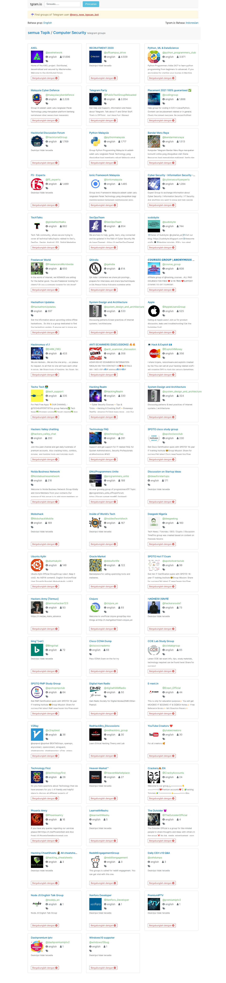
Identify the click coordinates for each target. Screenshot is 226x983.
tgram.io (36, 4)
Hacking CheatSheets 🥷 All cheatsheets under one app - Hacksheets (72, 852)
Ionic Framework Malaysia (104, 175)
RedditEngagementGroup (104, 852)
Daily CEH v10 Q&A (159, 852)
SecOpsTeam (97, 217)
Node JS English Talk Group (47, 895)
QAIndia (93, 259)
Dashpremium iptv (41, 937)
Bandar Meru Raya (158, 132)
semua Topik (39, 32)
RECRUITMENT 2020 (101, 47)
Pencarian (91, 4)
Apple (151, 302)
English (48, 22)
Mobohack (37, 513)
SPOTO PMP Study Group (46, 683)
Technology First (41, 768)
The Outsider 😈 (157, 810)
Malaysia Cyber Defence (45, 90)
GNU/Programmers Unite (103, 471)
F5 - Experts (38, 175)
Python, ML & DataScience (163, 47)
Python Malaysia (99, 132)
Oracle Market (97, 556)
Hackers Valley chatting (45, 429)
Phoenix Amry (39, 810)
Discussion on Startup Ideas (164, 471)
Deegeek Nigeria (157, 513)
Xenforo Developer (100, 895)
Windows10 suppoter (102, 937)
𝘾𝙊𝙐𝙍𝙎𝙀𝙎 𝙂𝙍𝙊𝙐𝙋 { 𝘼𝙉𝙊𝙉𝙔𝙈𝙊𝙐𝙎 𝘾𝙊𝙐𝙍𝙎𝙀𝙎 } (177, 259)
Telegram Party (98, 90)
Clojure (93, 598)
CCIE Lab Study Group (161, 641)
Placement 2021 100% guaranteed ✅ (169, 90)
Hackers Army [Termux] (45, 598)
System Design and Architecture (108, 302)
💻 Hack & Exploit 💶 (160, 344)
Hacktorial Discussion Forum (48, 132)
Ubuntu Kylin (38, 556)
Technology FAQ (98, 429)
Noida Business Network (45, 471)
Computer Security (69, 32)
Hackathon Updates (42, 302)
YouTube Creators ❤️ (160, 725)
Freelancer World (41, 259)
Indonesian (192, 22)
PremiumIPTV (155, 895)
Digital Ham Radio (99, 683)
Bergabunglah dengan (43, 78)
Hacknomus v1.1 (40, 344)
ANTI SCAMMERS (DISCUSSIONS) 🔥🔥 (112, 344)
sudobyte (153, 217)
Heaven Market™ (99, 768)
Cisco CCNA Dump (100, 641)
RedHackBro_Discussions (104, 725)
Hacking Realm (98, 386)
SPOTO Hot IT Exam (159, 556)
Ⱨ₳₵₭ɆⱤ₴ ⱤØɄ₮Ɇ (158, 598)
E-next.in (153, 683)
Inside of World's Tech (102, 513)
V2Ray (34, 725)
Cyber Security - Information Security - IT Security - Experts (183, 175)
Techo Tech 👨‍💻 (39, 386)
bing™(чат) (37, 641)
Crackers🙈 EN (156, 768)
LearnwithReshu (98, 810)
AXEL (34, 47)
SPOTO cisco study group (163, 429)
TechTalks (37, 217)
